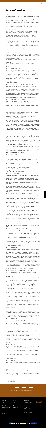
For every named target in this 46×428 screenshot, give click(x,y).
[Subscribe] (30, 393)
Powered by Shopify (25, 424)
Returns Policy (4, 405)
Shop (14, 405)
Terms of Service (5, 411)
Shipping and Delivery (6, 407)
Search (3, 402)
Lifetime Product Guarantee (5, 410)
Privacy (3, 413)
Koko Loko (21, 424)
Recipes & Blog (15, 407)
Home (14, 402)
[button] (3, 3)
